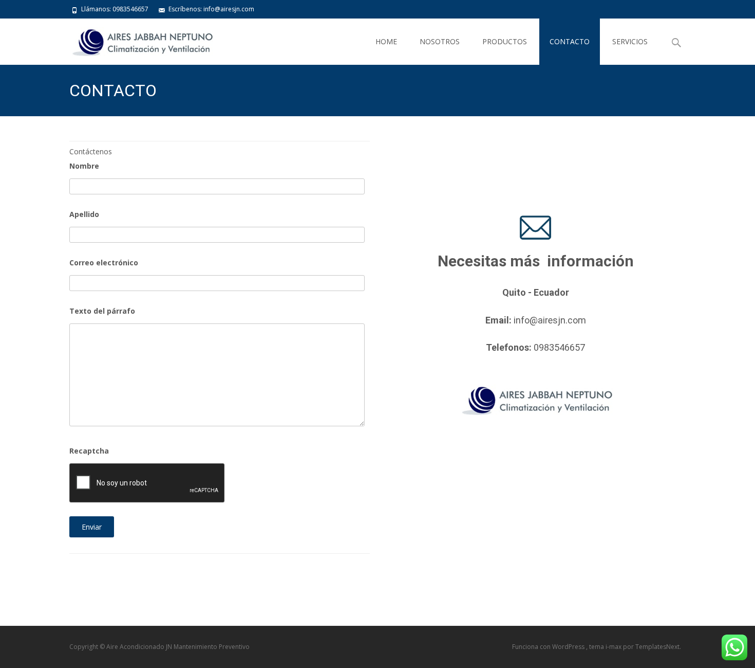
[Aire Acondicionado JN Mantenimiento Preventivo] (133, 39)
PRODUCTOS (504, 41)
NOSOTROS (440, 41)
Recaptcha (89, 451)
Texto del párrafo (102, 311)
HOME (386, 41)
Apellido (84, 214)
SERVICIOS (630, 41)
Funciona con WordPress (549, 646)
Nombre (84, 166)
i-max (614, 646)
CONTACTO (570, 41)
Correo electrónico (103, 262)
